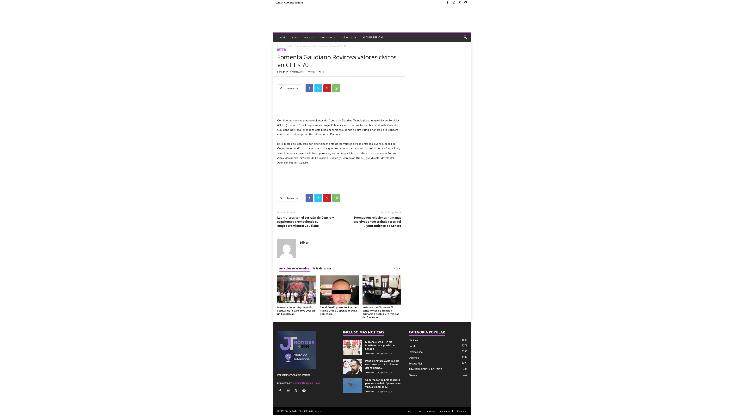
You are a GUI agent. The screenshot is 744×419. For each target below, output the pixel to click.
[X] (459, 2)
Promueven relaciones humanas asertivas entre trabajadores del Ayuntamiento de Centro (377, 222)
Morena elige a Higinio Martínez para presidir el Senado (380, 345)
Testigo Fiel (415, 363)
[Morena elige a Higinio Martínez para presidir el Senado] (352, 347)
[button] (465, 37)
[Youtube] (465, 2)
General (413, 375)
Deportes (414, 357)
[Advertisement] (339, 108)
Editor (284, 71)
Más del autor (322, 268)
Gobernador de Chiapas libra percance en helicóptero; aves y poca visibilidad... (383, 383)
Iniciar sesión (372, 37)
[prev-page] (395, 268)
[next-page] (399, 268)
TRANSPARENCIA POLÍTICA (425, 369)
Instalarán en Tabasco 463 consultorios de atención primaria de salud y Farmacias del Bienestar (381, 312)
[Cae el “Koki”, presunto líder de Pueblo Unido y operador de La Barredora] (339, 290)
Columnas (347, 37)
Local (295, 37)
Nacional (309, 37)
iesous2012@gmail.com (306, 383)
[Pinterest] (327, 88)
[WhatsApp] (336, 88)
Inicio (283, 37)
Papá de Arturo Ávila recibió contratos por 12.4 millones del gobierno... (382, 364)
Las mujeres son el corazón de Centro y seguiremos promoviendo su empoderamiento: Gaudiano (305, 222)
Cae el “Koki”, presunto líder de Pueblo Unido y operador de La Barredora (338, 311)
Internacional (327, 37)
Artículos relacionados (294, 268)
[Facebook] (447, 2)
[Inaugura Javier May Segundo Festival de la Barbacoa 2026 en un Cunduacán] (296, 290)
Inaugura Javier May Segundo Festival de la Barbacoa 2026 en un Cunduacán (296, 311)
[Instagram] (453, 2)
